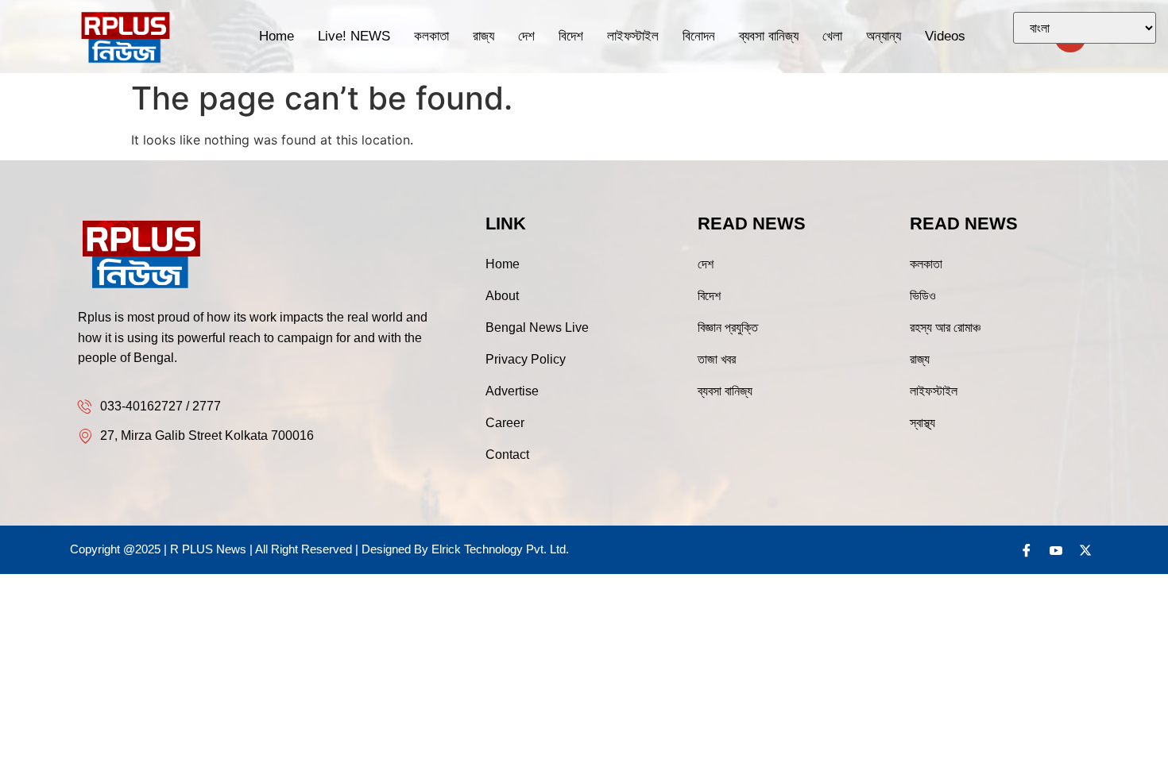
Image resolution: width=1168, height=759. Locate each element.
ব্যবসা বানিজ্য (769, 36)
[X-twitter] (1085, 550)
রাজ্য (483, 36)
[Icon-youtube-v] (1056, 550)
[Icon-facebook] (1026, 550)
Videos (945, 36)
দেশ (526, 36)
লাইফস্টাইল (633, 36)
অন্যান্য (883, 36)
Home (276, 36)
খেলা (832, 36)
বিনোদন (699, 36)
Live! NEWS (354, 36)
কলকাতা (431, 36)
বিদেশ (571, 36)
